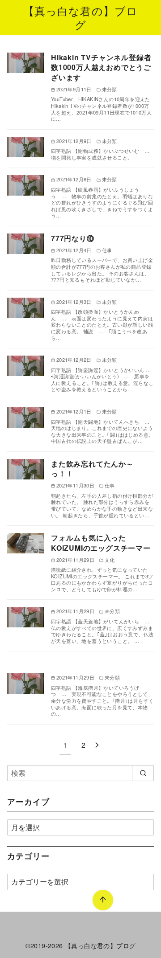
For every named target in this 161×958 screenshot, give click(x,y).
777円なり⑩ (72, 238)
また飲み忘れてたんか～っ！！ (92, 469)
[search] (143, 773)
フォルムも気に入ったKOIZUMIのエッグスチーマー (101, 542)
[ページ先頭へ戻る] (103, 900)
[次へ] (97, 745)
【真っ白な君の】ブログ (80, 17)
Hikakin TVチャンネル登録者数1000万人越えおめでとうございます (101, 67)
